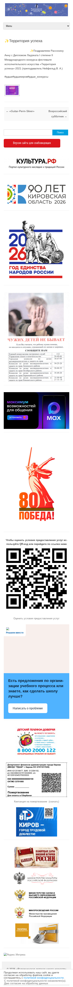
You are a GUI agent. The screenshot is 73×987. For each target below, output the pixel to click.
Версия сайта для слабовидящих (32, 143)
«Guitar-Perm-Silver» (20, 111)
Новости (4, 97)
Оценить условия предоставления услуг (36, 618)
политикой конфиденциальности (44, 977)
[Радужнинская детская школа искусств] (36, 15)
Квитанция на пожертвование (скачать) (36, 801)
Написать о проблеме (28, 708)
